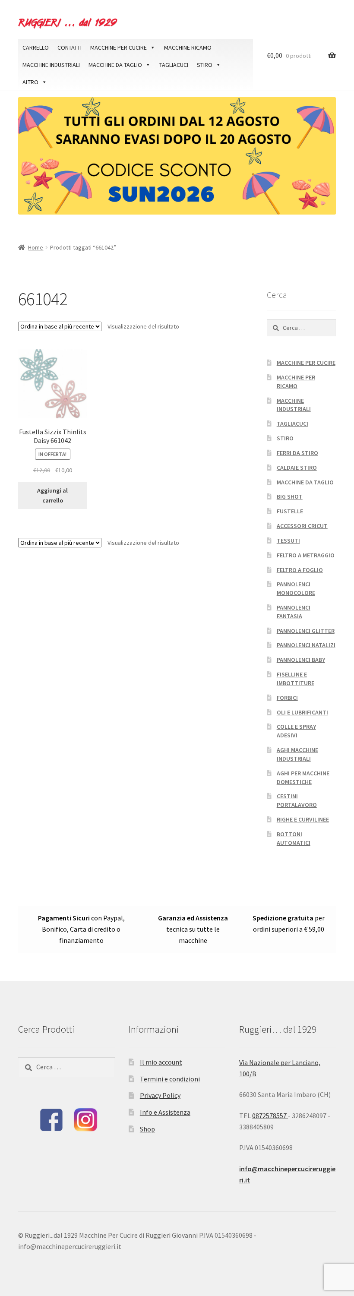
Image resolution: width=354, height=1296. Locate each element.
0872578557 (270, 1115)
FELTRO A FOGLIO (300, 570)
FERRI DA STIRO (297, 453)
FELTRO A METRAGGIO (306, 555)
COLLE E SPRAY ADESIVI (296, 731)
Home (35, 247)
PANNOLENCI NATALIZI (306, 645)
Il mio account (161, 1062)
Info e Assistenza (165, 1112)
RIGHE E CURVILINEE (303, 819)
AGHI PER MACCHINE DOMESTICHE (303, 777)
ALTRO (30, 82)
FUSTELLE (290, 511)
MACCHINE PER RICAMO (296, 381)
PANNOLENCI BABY (301, 660)
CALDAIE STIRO (297, 467)
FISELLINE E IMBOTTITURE (295, 678)
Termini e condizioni (170, 1079)
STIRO (204, 65)
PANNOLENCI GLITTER (306, 631)
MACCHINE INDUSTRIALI (51, 65)
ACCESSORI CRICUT (302, 526)
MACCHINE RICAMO (188, 47)
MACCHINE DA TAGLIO (115, 65)
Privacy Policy (160, 1095)
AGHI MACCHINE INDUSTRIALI (297, 754)
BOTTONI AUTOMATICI (293, 838)
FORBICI (287, 698)
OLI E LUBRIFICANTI (302, 712)
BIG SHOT (290, 496)
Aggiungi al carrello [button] (52, 495)
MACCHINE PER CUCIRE (118, 47)
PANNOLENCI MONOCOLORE (296, 588)
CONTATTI (69, 47)
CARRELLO (35, 47)
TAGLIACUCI (173, 65)
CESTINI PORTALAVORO (297, 800)
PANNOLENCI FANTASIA (293, 612)
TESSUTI (288, 540)
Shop (147, 1129)
